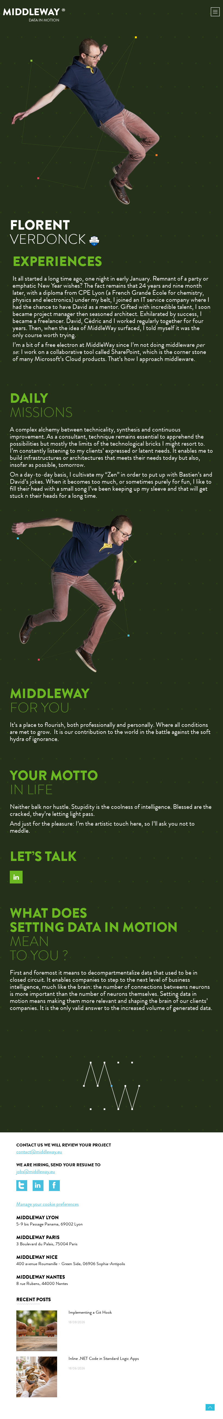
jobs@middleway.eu (35, 1172)
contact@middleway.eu (39, 1152)
